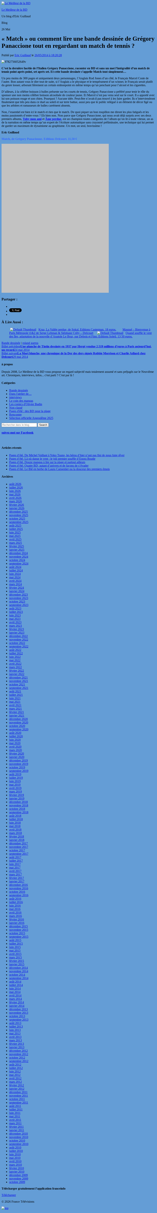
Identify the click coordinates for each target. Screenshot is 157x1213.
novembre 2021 (18, 681)
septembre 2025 (18, 522)
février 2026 (16, 504)
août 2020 (15, 732)
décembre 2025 (18, 511)
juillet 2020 (16, 736)
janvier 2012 (16, 1088)
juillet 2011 (16, 1109)
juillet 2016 (16, 902)
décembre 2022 (18, 636)
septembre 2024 (18, 563)
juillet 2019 (16, 777)
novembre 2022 (18, 639)
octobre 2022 (17, 643)
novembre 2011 (18, 1095)
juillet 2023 (16, 612)
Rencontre (15, 414)
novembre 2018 (18, 805)
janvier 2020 (16, 757)
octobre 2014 (17, 974)
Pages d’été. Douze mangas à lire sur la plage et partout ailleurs (47, 462)
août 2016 (15, 898)
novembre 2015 (18, 929)
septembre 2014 (18, 978)
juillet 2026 (16, 487)
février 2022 (16, 670)
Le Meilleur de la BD (14, 9)
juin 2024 (15, 573)
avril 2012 (15, 1078)
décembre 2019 (18, 760)
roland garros (30, 343)
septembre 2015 (18, 936)
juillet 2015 (16, 943)
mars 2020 (15, 750)
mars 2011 (15, 1123)
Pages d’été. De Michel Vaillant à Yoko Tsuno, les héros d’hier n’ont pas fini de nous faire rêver (66, 455)
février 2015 (16, 960)
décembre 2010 (18, 1133)
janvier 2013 (16, 1047)
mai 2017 (14, 867)
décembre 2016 (18, 884)
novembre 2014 (18, 971)
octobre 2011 (17, 1099)
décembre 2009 (18, 1175)
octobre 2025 (17, 518)
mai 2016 (14, 909)
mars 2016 (15, 916)
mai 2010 (14, 1157)
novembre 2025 (18, 515)
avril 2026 (15, 497)
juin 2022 (15, 656)
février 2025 (16, 546)
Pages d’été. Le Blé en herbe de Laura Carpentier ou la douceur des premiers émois (59, 469)
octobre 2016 (17, 891)
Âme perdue (53, 119)
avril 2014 (15, 995)
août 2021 (15, 691)
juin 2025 (15, 532)
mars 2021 (15, 708)
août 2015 (15, 940)
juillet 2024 (16, 570)
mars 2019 (15, 791)
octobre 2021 (17, 684)
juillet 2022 (16, 653)
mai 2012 (14, 1075)
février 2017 (16, 878)
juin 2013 (15, 1030)
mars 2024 (15, 584)
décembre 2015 (18, 926)
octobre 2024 (17, 560)
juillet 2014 (16, 985)
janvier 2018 (16, 840)
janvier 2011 (16, 1130)
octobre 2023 (17, 601)
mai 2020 (14, 743)
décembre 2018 (18, 802)
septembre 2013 (18, 1019)
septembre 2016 (18, 895)
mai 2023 (14, 618)
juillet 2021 (16, 694)
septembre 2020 (18, 729)
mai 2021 (14, 701)
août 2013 (15, 1023)
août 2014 (15, 981)
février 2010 (16, 1168)
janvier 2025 (16, 549)
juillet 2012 (16, 1068)
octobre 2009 (17, 1182)
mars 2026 (15, 501)
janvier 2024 (16, 591)
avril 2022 (15, 663)
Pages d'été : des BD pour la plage (30, 411)
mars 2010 (15, 1164)
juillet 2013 (16, 1026)
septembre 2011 (18, 1102)
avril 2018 (15, 829)
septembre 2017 (18, 853)
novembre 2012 (18, 1054)
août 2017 (15, 857)
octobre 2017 (17, 850)
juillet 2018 (16, 819)
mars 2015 (15, 957)
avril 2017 (15, 871)
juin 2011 (14, 1113)
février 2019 (16, 795)
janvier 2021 (16, 715)
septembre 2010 (18, 1144)
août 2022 (15, 650)
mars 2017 (15, 874)
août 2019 (15, 774)
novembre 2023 (18, 598)
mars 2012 (15, 1081)
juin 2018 (15, 822)
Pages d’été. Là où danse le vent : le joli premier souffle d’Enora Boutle (52, 458)
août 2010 (15, 1147)
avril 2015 (15, 954)
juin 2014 (15, 988)
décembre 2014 (18, 967)
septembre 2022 (18, 646)
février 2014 (16, 1002)
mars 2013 (15, 1040)
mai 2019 (14, 784)
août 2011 (15, 1106)
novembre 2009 (18, 1178)
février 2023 (16, 629)
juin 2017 (15, 864)
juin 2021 (15, 698)
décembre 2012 (18, 1050)
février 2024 (16, 587)
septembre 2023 (18, 605)
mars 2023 (15, 625)
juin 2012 (15, 1071)
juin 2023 (15, 615)
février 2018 (16, 836)
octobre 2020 (17, 726)
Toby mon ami (32, 119)
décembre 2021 (18, 677)
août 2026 (15, 484)
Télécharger (9, 1195)
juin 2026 (15, 491)
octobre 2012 (17, 1057)
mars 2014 (15, 998)
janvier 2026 (16, 508)
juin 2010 (15, 1154)
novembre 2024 (18, 556)
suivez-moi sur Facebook (18, 432)
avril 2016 (15, 912)
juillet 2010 (16, 1151)
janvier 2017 (16, 881)
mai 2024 (14, 577)
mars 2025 (15, 542)
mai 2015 (14, 950)
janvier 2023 (16, 632)
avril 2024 (15, 580)
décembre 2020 (18, 719)
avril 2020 (15, 746)
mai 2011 (14, 1116)
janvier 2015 (16, 964)
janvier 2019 (16, 798)
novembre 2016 (18, 888)
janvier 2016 (16, 922)
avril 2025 (15, 539)
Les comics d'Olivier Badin (25, 404)
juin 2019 (15, 781)
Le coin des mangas (21, 400)
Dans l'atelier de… (20, 393)
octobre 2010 (17, 1140)
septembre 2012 (18, 1061)
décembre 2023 (18, 594)
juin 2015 (15, 947)
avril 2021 (15, 705)
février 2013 (16, 1043)
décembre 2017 (18, 843)
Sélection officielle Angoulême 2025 (31, 418)
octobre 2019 (17, 767)
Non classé (15, 407)
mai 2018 (14, 826)
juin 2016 (15, 905)
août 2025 (15, 525)
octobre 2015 (17, 933)
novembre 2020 (18, 722)
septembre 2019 (18, 770)
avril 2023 (15, 622)
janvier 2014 (16, 1005)
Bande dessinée (11, 343)
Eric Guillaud (23, 55)
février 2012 (16, 1085)
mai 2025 (14, 535)
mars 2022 (15, 667)
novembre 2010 (18, 1137)
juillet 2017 (16, 860)
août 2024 (15, 567)
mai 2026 (14, 494)
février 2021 (16, 712)
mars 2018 (15, 833)
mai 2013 (14, 1033)
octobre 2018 (17, 808)
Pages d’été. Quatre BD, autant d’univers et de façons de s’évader (48, 465)
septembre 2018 (18, 812)
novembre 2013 (18, 1012)
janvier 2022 (16, 674)
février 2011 (16, 1126)
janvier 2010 (16, 1171)
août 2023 (15, 608)
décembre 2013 (18, 1009)
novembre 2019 (18, 764)
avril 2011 (15, 1119)
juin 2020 (15, 739)
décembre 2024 (18, 553)
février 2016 (16, 919)
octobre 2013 (17, 1016)
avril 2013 (15, 1037)
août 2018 (15, 815)
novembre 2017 (18, 846)
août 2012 (15, 1064)
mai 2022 (14, 660)
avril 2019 (15, 788)
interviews (15, 397)
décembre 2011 (18, 1092)
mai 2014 (14, 992)
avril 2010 (15, 1161)
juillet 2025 (16, 529)
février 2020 (16, 753)
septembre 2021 (18, 688)
